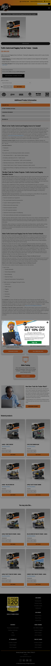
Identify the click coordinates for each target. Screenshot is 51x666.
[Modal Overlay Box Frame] (25, 333)
